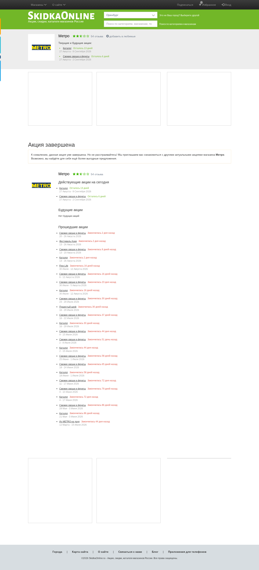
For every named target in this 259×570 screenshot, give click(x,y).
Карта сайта (80, 551)
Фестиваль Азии (68, 241)
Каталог (67, 48)
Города (57, 551)
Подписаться (185, 4)
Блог (155, 551)
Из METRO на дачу (69, 421)
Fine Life (63, 265)
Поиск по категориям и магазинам (177, 24)
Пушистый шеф (67, 307)
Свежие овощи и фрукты (76, 56)
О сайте (103, 551)
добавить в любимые (122, 36)
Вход (227, 4)
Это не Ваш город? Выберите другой (179, 15)
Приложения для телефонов (187, 551)
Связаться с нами (130, 551)
